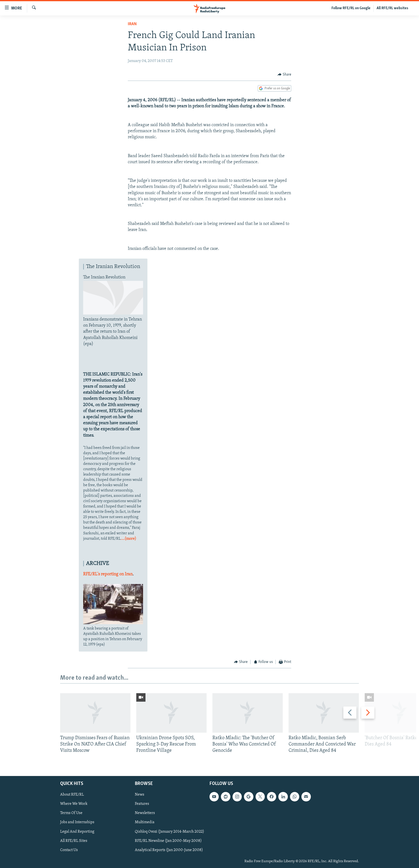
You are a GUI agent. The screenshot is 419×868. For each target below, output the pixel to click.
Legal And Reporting (77, 831)
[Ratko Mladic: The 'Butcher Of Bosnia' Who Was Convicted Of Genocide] (247, 713)
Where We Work (74, 804)
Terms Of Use (71, 813)
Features (142, 804)
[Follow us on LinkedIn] (283, 796)
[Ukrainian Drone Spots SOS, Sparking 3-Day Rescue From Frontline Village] (171, 713)
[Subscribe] (306, 796)
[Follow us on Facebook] (271, 796)
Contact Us (69, 850)
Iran (132, 24)
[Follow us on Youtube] (214, 796)
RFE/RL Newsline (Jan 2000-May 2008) (168, 841)
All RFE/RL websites (392, 8)
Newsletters (145, 813)
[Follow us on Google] (248, 796)
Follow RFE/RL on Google (351, 8)
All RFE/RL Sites (73, 841)
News (139, 795)
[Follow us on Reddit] (225, 796)
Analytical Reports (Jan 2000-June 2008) (169, 850)
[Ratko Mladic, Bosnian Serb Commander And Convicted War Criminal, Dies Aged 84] (324, 713)
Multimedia (144, 822)
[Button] (284, 74)
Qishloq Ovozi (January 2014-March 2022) (169, 831)
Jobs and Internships (77, 822)
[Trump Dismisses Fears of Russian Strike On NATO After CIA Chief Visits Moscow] (95, 713)
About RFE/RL (72, 795)
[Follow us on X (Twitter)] (260, 796)
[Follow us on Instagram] (237, 796)
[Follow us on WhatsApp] (294, 796)
